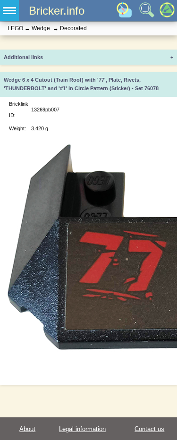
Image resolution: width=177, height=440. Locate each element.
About (27, 428)
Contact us (149, 428)
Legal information (82, 428)
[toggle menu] (9, 10)
